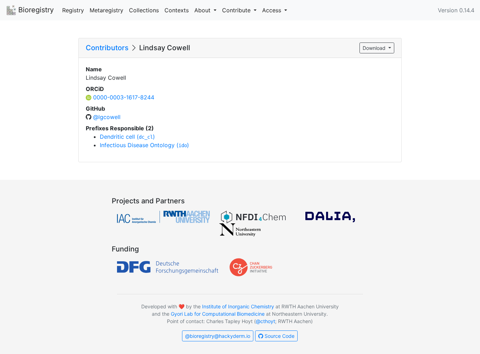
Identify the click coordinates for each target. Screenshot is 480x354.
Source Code (278, 336)
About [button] (203, 10)
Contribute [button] (237, 10)
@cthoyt (265, 321)
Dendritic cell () (127, 136)
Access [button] (272, 10)
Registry (73, 10)
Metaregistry (106, 10)
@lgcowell (107, 116)
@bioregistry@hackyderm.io (217, 336)
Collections (144, 10)
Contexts (176, 10)
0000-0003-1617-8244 (123, 97)
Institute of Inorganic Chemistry (238, 306)
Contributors (107, 48)
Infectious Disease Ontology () (144, 145)
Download (375, 48)
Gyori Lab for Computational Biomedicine (218, 314)
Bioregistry (35, 10)
